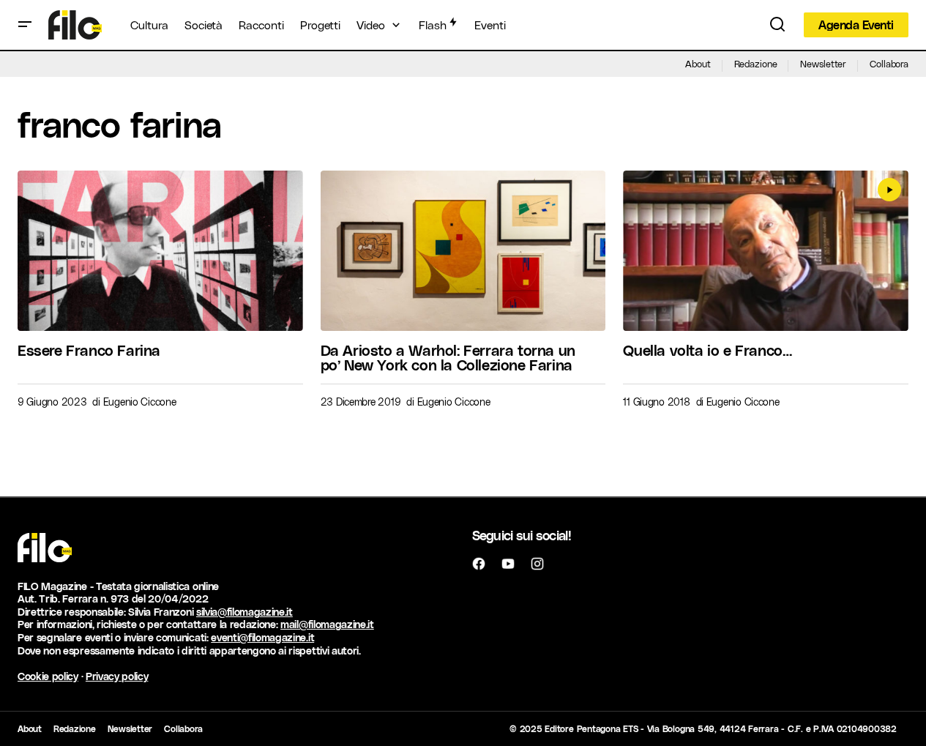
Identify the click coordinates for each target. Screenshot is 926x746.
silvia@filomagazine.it (244, 611)
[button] (24, 25)
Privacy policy (117, 676)
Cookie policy (48, 676)
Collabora (889, 63)
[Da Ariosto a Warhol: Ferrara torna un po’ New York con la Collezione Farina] (463, 251)
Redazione (755, 63)
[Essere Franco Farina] (160, 251)
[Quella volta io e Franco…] (765, 251)
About (697, 63)
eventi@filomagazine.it (262, 637)
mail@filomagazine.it (327, 624)
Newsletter (823, 63)
